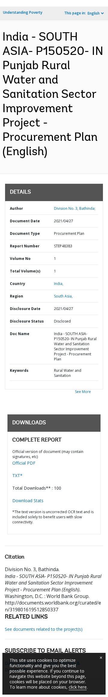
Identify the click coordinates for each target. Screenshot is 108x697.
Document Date (25, 220)
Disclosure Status (27, 321)
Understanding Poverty (22, 12)
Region (16, 296)
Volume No (20, 258)
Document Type (25, 233)
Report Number (25, 246)
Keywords (19, 370)
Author (16, 208)
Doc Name (19, 333)
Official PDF (23, 463)
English (94, 13)
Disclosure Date (25, 308)
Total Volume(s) (25, 271)
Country (17, 283)
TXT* (17, 475)
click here (78, 687)
